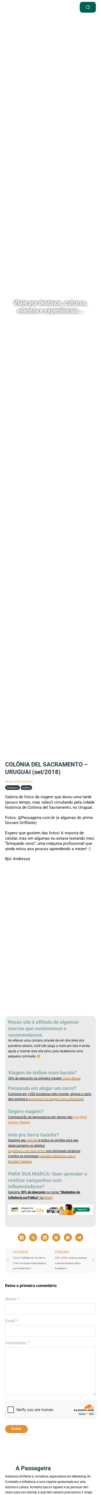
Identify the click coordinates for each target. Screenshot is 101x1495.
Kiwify (48, 1197)
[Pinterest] (56, 1237)
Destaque (12, 787)
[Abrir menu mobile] (60, 7)
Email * (11, 1320)
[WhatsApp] (68, 1237)
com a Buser (71, 1078)
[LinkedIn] (45, 1237)
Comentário (17, 1343)
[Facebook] (22, 1237)
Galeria (26, 787)
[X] (33, 1237)
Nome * (12, 1299)
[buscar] (88, 7)
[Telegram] (79, 1237)
